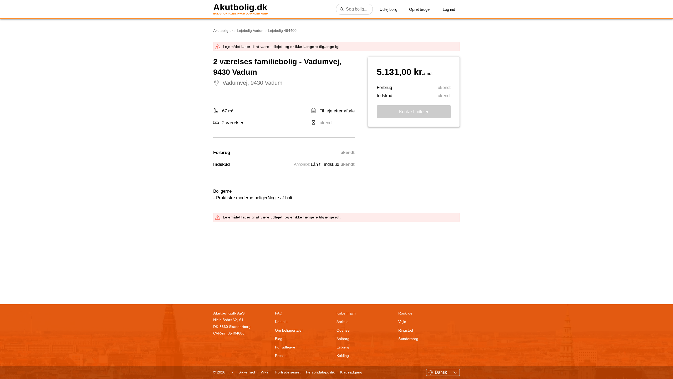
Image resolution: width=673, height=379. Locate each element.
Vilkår (265, 372)
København (346, 313)
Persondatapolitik (320, 372)
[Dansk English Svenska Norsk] (443, 371)
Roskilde (405, 313)
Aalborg (342, 339)
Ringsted (405, 330)
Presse (281, 355)
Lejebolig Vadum (250, 30)
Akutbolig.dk (240, 7)
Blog (278, 339)
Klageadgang (351, 372)
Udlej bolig (388, 9)
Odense (343, 330)
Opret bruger (420, 9)
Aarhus (342, 322)
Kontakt (281, 322)
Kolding (342, 355)
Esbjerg (342, 347)
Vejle (402, 322)
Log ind (449, 9)
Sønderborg (408, 339)
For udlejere (285, 347)
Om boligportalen (289, 330)
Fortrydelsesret (287, 372)
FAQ (278, 313)
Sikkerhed (246, 372)
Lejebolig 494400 (282, 30)
